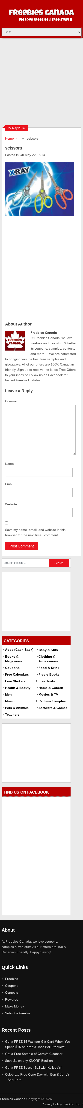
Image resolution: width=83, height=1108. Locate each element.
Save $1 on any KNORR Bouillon (29, 1060)
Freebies (11, 979)
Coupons (12, 668)
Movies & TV (48, 694)
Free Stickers (15, 681)
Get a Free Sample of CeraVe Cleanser (33, 1054)
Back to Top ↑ (73, 1104)
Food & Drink (49, 668)
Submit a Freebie (17, 1013)
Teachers (12, 714)
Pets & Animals (17, 708)
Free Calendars (17, 674)
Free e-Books (49, 674)
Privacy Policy (52, 1104)
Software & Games (53, 708)
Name (9, 464)
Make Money (14, 1006)
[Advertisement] (41, 81)
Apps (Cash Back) (19, 649)
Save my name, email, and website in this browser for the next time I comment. (35, 532)
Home (9, 138)
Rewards (11, 999)
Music (10, 701)
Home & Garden (51, 688)
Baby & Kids (48, 650)
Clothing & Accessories (48, 659)
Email (9, 484)
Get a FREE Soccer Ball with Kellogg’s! (33, 1067)
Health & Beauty (17, 688)
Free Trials (47, 681)
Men (8, 694)
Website (11, 504)
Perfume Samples (52, 701)
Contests (11, 992)
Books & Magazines (13, 659)
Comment (12, 401)
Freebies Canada (12, 1099)
